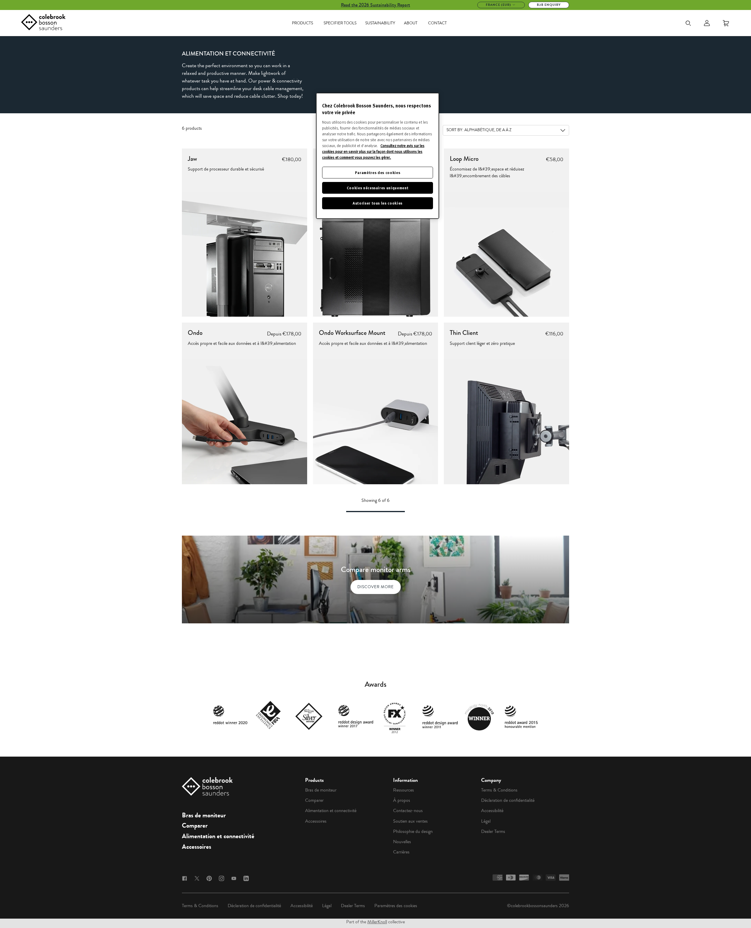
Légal (485, 821)
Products (302, 23)
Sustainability (380, 23)
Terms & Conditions (499, 790)
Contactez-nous (408, 810)
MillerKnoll (377, 922)
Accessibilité (492, 810)
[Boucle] (375, 254)
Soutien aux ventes (410, 821)
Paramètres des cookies (395, 905)
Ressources (403, 790)
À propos (401, 800)
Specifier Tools (340, 23)
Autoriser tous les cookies (377, 203)
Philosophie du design (413, 831)
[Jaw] (244, 254)
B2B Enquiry (549, 5)
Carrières (401, 852)
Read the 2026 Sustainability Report (375, 4)
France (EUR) (498, 5)
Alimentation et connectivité (218, 836)
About (410, 23)
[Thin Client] (506, 421)
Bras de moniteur (204, 815)
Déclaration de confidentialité (508, 800)
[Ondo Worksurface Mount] (375, 421)
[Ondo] (244, 421)
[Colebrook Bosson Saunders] (43, 23)
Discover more (375, 587)
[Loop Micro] (506, 254)
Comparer (195, 825)
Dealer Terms (493, 831)
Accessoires (196, 846)
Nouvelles (402, 841)
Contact (437, 23)
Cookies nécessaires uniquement (378, 187)
